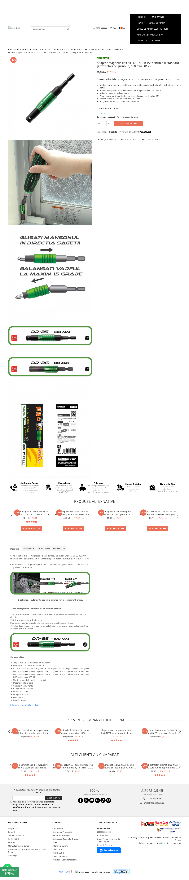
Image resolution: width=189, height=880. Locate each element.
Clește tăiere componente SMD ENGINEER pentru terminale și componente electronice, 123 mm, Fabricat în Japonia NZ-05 (116, 731)
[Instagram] (108, 800)
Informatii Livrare (60, 845)
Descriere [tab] (14, 548)
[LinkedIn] (97, 800)
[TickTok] (103, 800)
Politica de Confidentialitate (64, 859)
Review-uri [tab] (59, 548)
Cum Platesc (57, 828)
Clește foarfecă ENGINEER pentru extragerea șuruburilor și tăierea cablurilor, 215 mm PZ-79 (73, 731)
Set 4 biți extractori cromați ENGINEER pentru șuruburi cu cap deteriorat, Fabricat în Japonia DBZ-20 (159, 766)
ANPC (54, 842)
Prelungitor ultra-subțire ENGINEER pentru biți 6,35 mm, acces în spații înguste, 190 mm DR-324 (159, 731)
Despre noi (13, 828)
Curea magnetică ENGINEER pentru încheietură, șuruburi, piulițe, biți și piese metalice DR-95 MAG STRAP (115, 513)
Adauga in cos (128, 123)
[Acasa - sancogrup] (17, 28)
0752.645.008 (153, 798)
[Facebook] (80, 800)
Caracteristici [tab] (29, 548)
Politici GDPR (13, 839)
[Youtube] (91, 800)
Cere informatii (130, 139)
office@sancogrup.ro (153, 802)
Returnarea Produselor (62, 832)
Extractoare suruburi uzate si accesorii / (105, 49)
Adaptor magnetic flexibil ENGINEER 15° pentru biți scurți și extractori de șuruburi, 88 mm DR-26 (31, 513)
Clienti (56, 822)
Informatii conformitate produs (24, 705)
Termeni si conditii (16, 835)
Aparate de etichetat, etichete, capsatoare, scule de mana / (37, 49)
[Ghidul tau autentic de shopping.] (65, 871)
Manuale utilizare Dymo (18, 845)
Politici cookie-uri (59, 856)
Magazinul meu (17, 822)
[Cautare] (68, 28)
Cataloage (12, 855)
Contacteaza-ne (111, 850)
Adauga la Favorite (107, 139)
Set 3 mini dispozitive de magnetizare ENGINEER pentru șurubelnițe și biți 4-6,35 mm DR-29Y (30, 731)
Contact (157, 40)
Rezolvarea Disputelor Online (65, 839)
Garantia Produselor (61, 835)
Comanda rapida (151, 139)
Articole (11, 842)
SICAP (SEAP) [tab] (44, 548)
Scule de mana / (76, 49)
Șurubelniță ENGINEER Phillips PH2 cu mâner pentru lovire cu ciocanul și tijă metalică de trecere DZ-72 (157, 513)
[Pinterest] (86, 800)
